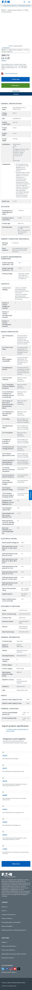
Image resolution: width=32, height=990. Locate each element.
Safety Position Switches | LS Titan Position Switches (16, 5)
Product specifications (11, 73)
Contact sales (15, 79)
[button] (30, 495)
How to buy (14, 85)
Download (6, 48)
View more (16, 864)
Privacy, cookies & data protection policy (13, 982)
